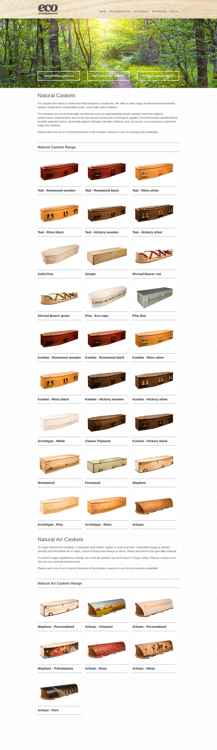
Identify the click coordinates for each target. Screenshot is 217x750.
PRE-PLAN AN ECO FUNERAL (108, 76)
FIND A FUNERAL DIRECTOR (59, 76)
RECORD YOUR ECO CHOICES (157, 76)
